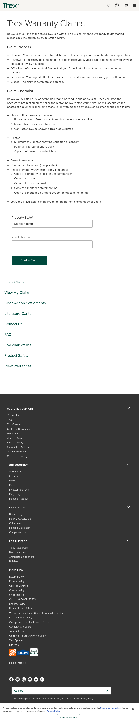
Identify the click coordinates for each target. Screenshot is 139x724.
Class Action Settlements (25, 303)
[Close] (133, 709)
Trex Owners (14, 424)
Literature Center (18, 313)
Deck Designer (17, 514)
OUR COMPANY (18, 465)
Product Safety (16, 355)
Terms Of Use (16, 631)
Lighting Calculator (19, 528)
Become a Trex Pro (19, 552)
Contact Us (13, 324)
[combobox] (52, 224)
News (12, 481)
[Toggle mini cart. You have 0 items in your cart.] (127, 5)
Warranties (12, 433)
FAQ (8, 334)
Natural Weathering (17, 452)
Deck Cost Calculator (20, 519)
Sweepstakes (16, 595)
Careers (13, 476)
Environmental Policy (20, 618)
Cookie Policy (16, 590)
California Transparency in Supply (27, 636)
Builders (13, 561)
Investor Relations (19, 490)
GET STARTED (17, 507)
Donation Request (19, 499)
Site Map (14, 645)
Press (12, 485)
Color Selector (17, 523)
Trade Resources (18, 548)
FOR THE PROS (18, 541)
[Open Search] (109, 5)
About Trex (15, 471)
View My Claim (16, 292)
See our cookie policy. (110, 707)
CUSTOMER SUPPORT (20, 409)
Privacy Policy (16, 581)
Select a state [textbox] (23, 224)
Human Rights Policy (20, 608)
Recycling (14, 494)
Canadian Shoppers (20, 627)
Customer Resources (18, 429)
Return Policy (16, 577)
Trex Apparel (16, 640)
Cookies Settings (68, 717)
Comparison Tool (18, 532)
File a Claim (14, 282)
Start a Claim (29, 260)
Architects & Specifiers (21, 557)
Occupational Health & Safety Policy (29, 622)
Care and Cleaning (17, 456)
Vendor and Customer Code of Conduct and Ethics (37, 613)
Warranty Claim (15, 438)
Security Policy (17, 604)
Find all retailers (17, 663)
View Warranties (17, 366)
